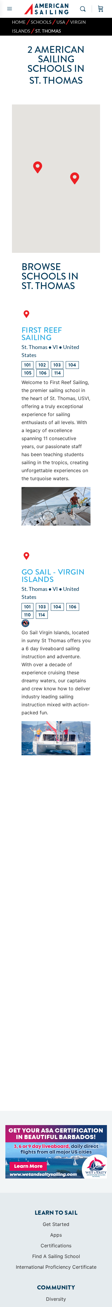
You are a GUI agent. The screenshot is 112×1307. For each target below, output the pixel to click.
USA (60, 22)
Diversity (56, 1299)
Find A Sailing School (56, 1256)
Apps (56, 1235)
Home (19, 22)
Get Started (56, 1224)
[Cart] (101, 9)
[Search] (84, 9)
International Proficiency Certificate (56, 1267)
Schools (41, 22)
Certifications (56, 1246)
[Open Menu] (9, 8)
